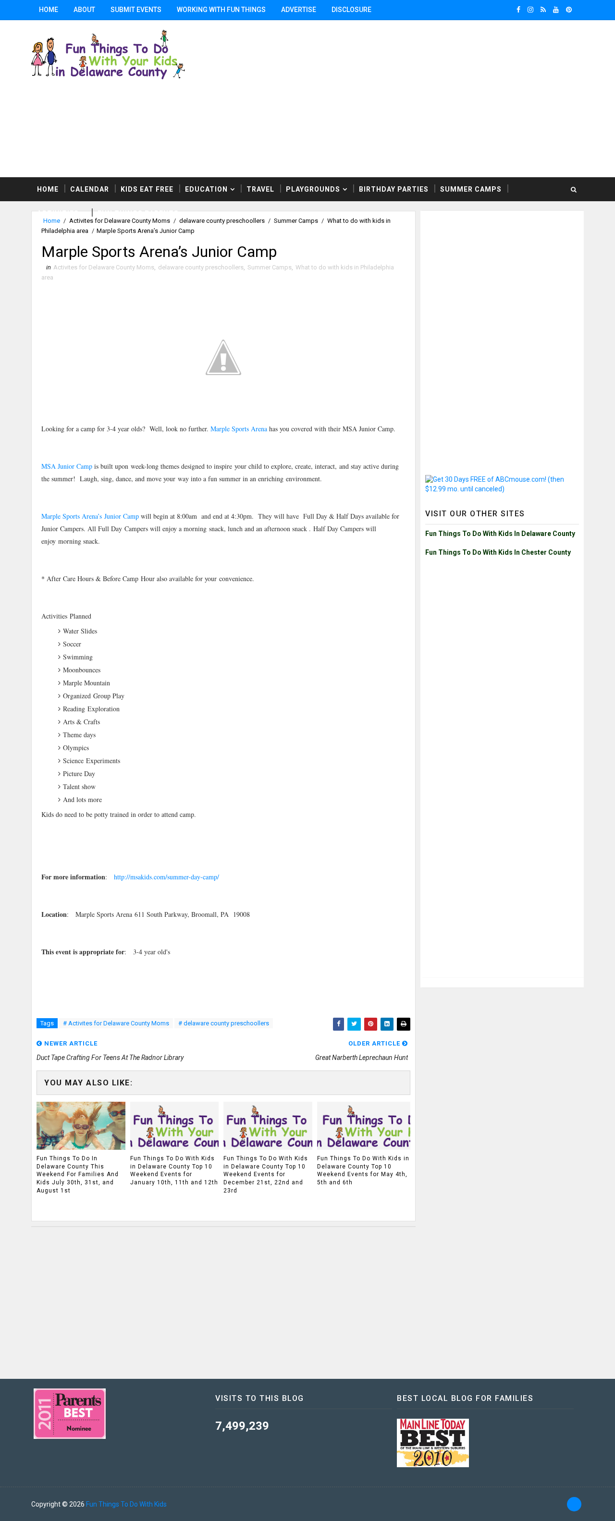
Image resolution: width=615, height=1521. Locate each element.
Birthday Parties (394, 189)
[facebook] (518, 9)
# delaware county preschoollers (223, 1023)
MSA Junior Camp (66, 466)
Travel (260, 189)
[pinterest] (569, 9)
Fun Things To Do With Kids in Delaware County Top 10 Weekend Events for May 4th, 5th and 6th (363, 1170)
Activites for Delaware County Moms (103, 267)
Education (206, 189)
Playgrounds (313, 189)
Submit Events (136, 9)
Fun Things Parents (138, 213)
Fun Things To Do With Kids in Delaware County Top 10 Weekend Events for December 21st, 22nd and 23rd (265, 1174)
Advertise (298, 9)
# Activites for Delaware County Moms (116, 1023)
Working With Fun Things (221, 9)
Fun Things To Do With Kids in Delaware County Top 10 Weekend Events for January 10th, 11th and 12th (174, 1170)
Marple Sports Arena (239, 428)
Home (48, 9)
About (84, 9)
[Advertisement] (502, 276)
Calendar (89, 189)
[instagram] (530, 9)
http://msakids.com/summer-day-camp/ (166, 876)
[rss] (543, 9)
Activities (58, 213)
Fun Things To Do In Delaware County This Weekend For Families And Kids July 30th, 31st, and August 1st (78, 1174)
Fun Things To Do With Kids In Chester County (498, 552)
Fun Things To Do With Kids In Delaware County (500, 533)
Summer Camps (471, 189)
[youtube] (556, 9)
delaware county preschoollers (201, 267)
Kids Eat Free (147, 189)
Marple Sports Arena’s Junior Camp (90, 516)
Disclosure (351, 9)
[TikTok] (574, 1504)
